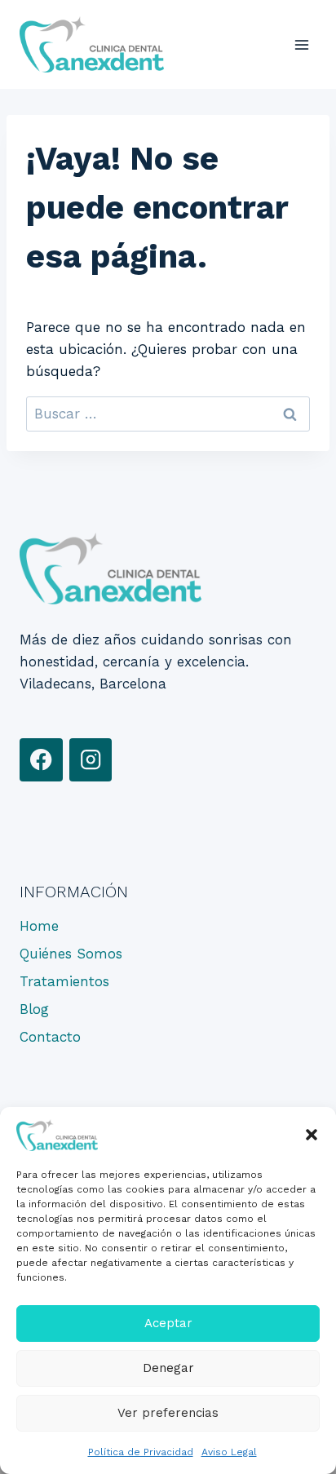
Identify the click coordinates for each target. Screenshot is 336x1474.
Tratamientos (64, 981)
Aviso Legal (229, 1452)
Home (39, 926)
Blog (34, 1009)
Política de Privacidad (140, 1452)
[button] (311, 1135)
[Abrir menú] (301, 44)
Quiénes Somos (71, 953)
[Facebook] (41, 759)
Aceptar (168, 1323)
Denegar (168, 1368)
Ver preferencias (168, 1412)
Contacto (50, 1037)
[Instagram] (91, 759)
